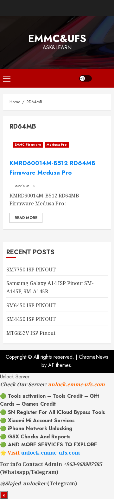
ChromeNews (93, 357)
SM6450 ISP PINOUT (31, 305)
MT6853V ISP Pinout (30, 332)
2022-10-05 (22, 186)
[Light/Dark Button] (85, 78)
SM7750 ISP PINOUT (31, 269)
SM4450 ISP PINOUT (31, 319)
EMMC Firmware (28, 144)
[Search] (103, 78)
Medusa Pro (57, 144)
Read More (26, 218)
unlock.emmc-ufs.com (76, 384)
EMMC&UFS (57, 38)
